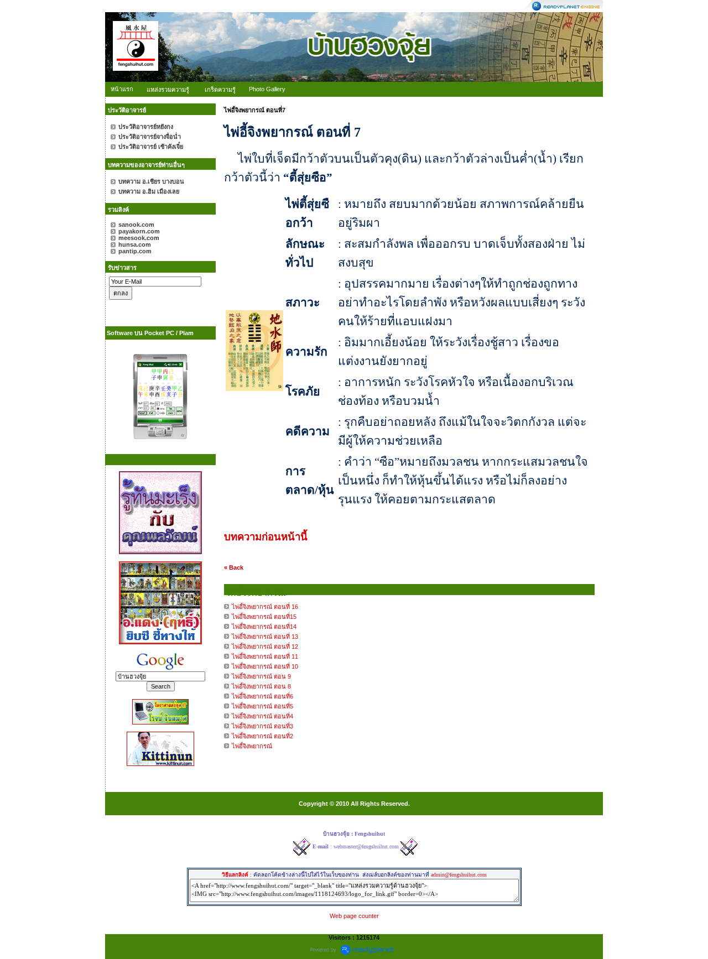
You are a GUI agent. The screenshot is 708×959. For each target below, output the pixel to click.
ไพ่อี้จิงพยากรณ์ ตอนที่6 (262, 696)
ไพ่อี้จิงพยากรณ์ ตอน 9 (261, 676)
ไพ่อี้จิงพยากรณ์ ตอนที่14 (264, 626)
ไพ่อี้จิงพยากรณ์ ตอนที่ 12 (265, 646)
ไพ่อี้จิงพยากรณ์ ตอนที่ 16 (265, 606)
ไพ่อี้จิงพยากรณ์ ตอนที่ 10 (265, 666)
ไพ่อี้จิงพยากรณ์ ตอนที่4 (262, 716)
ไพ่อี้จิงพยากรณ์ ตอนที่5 (262, 706)
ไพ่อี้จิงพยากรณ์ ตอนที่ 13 (265, 636)
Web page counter (354, 916)
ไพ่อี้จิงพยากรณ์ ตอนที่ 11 (265, 656)
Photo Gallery (267, 89)
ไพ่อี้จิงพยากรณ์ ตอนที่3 (262, 726)
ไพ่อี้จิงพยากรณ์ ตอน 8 (261, 686)
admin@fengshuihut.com (459, 875)
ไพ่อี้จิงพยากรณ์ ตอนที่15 (264, 616)
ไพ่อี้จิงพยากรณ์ (252, 746)
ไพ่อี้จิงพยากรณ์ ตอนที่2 (262, 736)
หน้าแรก (122, 89)
